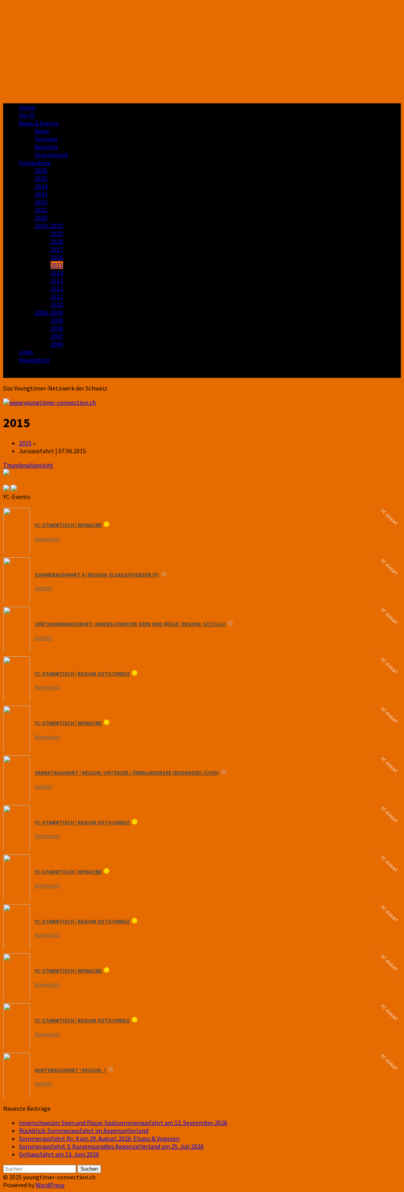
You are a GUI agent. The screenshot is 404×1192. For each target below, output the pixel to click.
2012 (56, 289)
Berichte (46, 147)
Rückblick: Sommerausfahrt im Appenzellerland (83, 1130)
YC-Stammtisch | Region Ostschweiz (82, 674)
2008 (56, 328)
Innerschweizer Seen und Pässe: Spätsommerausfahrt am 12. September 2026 (123, 1123)
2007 (56, 336)
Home (27, 107)
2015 (56, 265)
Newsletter (34, 360)
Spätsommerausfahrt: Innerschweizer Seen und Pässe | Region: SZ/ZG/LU (130, 624)
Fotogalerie (35, 162)
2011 (56, 297)
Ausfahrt (43, 588)
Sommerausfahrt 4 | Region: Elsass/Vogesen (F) (97, 575)
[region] (202, 50)
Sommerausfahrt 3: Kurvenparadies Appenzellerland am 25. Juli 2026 (111, 1146)
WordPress (50, 1185)
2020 (41, 218)
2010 (56, 304)
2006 (56, 344)
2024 (41, 186)
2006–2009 (49, 312)
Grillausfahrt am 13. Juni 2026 (59, 1154)
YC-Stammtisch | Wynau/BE (68, 525)
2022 (41, 202)
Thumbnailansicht (28, 465)
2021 (41, 210)
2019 (56, 233)
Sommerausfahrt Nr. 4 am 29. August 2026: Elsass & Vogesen (99, 1138)
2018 (56, 241)
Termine (46, 139)
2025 (41, 178)
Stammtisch (51, 155)
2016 (56, 257)
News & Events (38, 123)
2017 (56, 249)
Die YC (27, 115)
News (42, 131)
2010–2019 (49, 226)
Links (26, 352)
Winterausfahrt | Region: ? (70, 1070)
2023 (41, 194)
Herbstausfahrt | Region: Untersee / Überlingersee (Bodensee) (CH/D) (127, 773)
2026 (41, 170)
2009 (56, 320)
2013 (56, 281)
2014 (56, 273)
